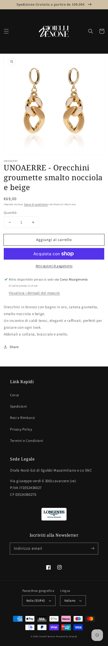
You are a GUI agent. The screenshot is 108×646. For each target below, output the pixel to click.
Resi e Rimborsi (22, 417)
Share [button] (14, 347)
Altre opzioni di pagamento (54, 266)
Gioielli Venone (47, 636)
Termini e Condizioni (26, 440)
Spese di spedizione (36, 204)
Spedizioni (18, 406)
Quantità (10, 212)
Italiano (69, 600)
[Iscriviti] (92, 548)
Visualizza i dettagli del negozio (34, 293)
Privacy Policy (21, 429)
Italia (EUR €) (35, 600)
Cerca (14, 395)
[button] (6, 31)
